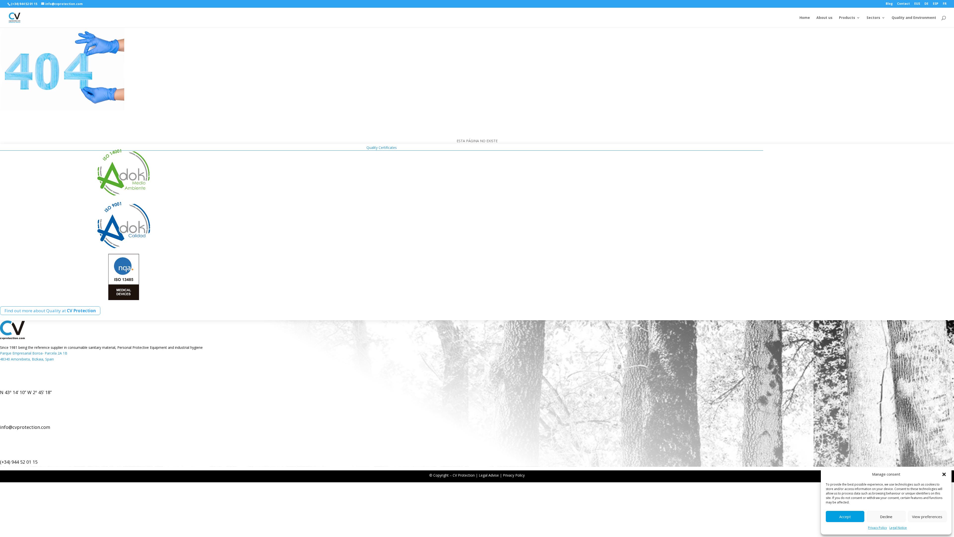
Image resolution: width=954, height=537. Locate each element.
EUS (917, 4)
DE (926, 4)
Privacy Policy (877, 528)
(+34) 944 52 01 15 (19, 462)
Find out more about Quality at (50, 310)
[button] (944, 474)
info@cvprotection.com (25, 427)
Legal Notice (898, 528)
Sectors (873, 18)
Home (804, 18)
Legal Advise (489, 475)
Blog (889, 4)
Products (847, 18)
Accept (845, 516)
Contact (903, 4)
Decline (886, 516)
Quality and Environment (914, 18)
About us (824, 18)
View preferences (927, 516)
